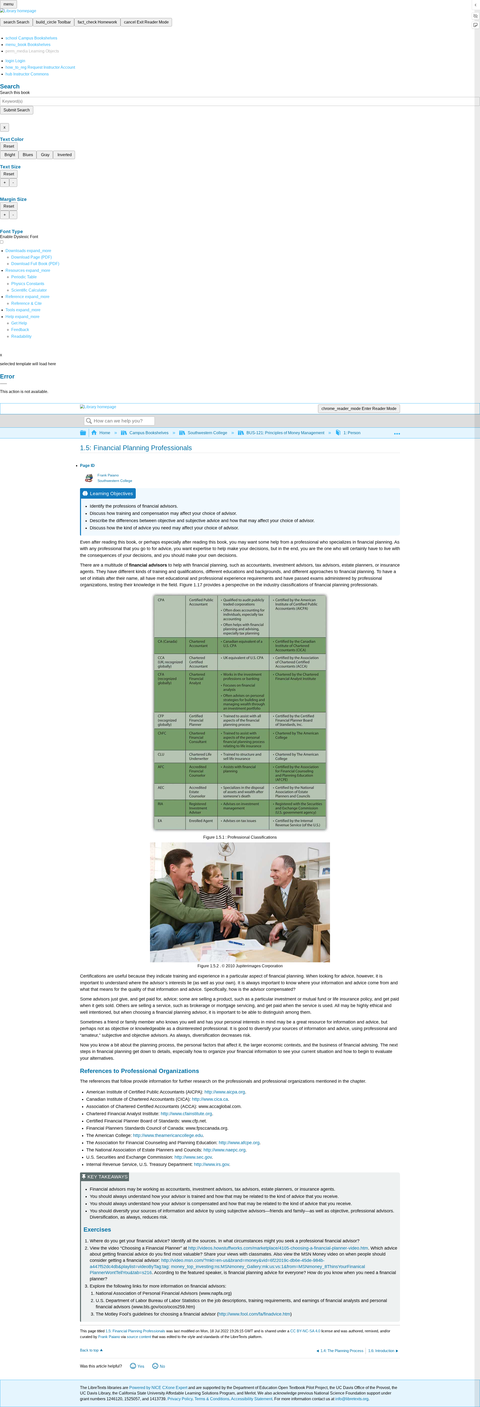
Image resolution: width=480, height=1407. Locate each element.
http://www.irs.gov (211, 1164)
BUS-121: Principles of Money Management (285, 433)
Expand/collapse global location (397, 431)
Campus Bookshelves (149, 433)
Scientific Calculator (29, 290)
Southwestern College (207, 433)
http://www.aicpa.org (224, 1091)
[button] (20, 330)
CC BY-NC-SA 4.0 (305, 1331)
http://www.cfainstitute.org (186, 1113)
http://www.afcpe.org (239, 1142)
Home (104, 433)
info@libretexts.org (351, 1399)
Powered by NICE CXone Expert (158, 1388)
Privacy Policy (180, 1399)
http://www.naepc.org (225, 1149)
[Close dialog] (3, 383)
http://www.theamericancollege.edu (168, 1135)
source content (139, 1337)
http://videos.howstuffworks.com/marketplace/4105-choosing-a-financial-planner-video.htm (278, 1248)
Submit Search (17, 110)
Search (89, 421)
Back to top (89, 1350)
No (162, 1366)
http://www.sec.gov (193, 1157)
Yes (141, 1366)
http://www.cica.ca (210, 1099)
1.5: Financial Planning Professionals (135, 1331)
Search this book (15, 92)
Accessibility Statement (251, 1399)
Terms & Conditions (211, 1399)
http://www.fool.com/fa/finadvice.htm (254, 1314)
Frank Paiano (108, 475)
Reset (9, 146)
